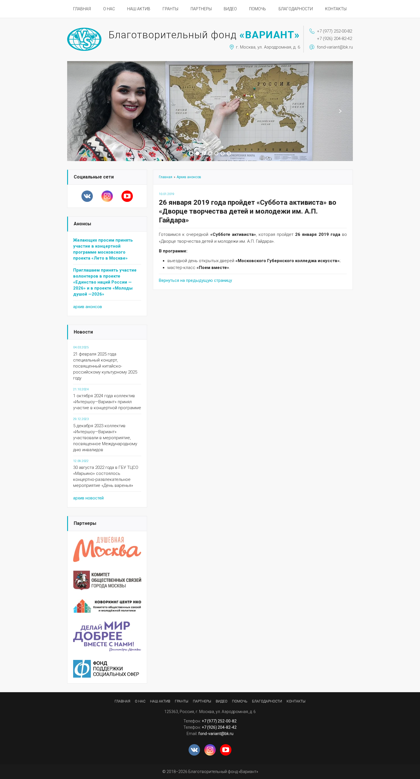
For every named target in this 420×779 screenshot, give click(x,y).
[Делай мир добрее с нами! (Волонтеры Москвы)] (107, 624)
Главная (82, 9)
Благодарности (296, 9)
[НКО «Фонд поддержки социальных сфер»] (107, 663)
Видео (230, 9)
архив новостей (88, 498)
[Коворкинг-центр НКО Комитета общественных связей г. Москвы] (107, 602)
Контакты (336, 9)
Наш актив (138, 9)
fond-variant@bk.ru (335, 47)
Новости (83, 332)
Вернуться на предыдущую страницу (195, 280)
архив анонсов (87, 306)
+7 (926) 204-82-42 (334, 38)
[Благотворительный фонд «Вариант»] (84, 30)
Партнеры (201, 9)
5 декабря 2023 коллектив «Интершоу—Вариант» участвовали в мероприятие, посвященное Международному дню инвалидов (105, 437)
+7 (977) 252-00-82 (334, 31)
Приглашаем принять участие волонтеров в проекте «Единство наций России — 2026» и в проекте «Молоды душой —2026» (105, 282)
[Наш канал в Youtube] (127, 196)
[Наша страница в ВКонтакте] (87, 196)
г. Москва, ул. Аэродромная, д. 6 (268, 47)
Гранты (170, 9)
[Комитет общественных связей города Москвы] (107, 574)
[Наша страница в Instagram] (107, 196)
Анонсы (82, 223)
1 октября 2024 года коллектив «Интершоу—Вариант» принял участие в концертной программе (107, 401)
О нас (109, 9)
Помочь (257, 9)
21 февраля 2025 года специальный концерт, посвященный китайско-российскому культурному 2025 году (105, 366)
